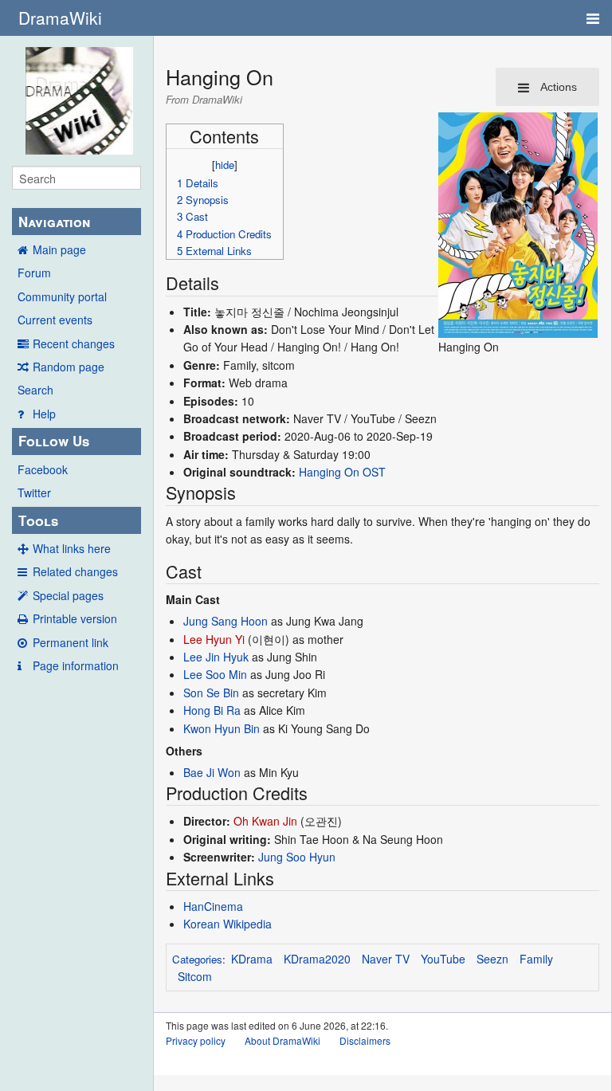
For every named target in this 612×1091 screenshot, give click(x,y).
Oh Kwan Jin (265, 821)
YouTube (443, 959)
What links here (72, 548)
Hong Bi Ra (212, 710)
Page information (76, 665)
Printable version (75, 618)
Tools (38, 520)
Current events (55, 320)
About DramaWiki (282, 1040)
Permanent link (70, 642)
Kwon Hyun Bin (221, 728)
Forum (34, 273)
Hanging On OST (342, 472)
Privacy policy (196, 1040)
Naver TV (386, 959)
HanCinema (213, 906)
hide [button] (224, 164)
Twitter (34, 492)
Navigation (54, 221)
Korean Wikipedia (227, 924)
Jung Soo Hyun (296, 857)
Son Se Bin (211, 693)
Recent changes (74, 343)
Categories (197, 959)
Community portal (62, 296)
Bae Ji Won (212, 772)
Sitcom (195, 976)
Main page (59, 249)
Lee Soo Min (215, 674)
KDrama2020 (317, 959)
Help (44, 414)
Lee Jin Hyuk (216, 657)
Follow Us (53, 440)
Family (536, 959)
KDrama (252, 959)
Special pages (68, 595)
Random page (68, 367)
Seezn (492, 959)
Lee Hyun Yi (214, 639)
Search (35, 390)
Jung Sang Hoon (225, 621)
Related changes (75, 571)
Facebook (43, 469)
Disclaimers (364, 1040)
